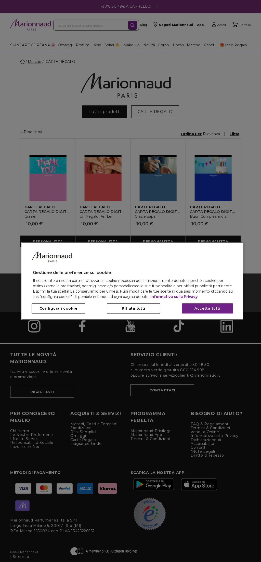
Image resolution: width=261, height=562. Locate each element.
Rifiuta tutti (133, 308)
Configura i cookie (58, 308)
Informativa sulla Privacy (174, 296)
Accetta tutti (207, 308)
